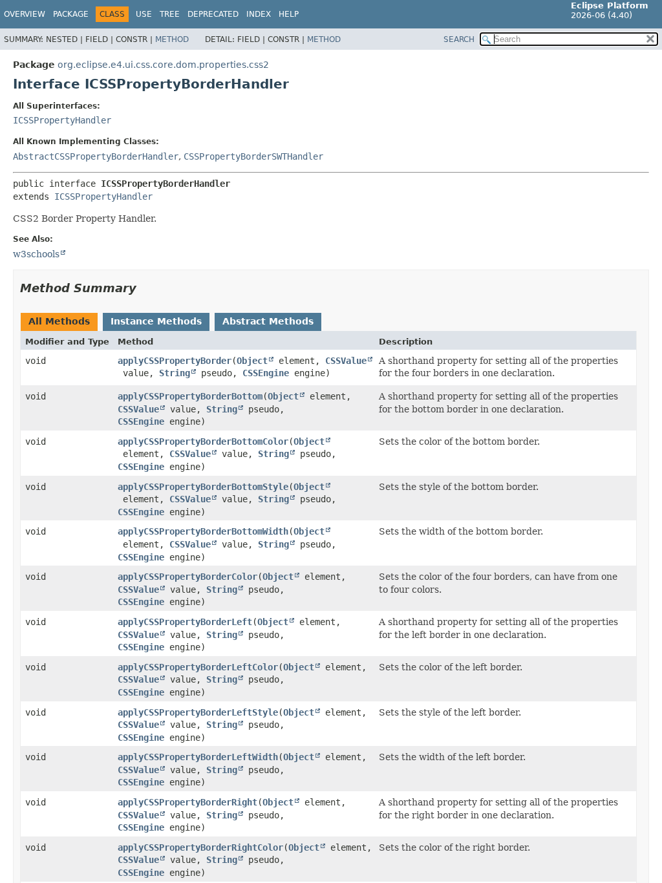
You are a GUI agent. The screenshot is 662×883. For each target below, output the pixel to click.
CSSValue (346, 361)
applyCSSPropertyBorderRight (187, 802)
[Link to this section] (145, 288)
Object (252, 361)
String (174, 373)
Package (71, 14)
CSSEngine (265, 373)
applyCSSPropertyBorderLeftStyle (198, 712)
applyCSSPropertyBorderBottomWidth (203, 531)
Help (289, 14)
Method (172, 39)
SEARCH (459, 39)
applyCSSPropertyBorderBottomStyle (203, 487)
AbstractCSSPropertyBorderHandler (95, 156)
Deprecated (213, 14)
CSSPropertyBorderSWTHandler (253, 156)
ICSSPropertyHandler (62, 120)
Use (144, 14)
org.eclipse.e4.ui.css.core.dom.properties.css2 (163, 64)
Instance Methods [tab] (156, 321)
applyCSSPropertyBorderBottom (190, 396)
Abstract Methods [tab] (268, 321)
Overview (24, 14)
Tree (170, 14)
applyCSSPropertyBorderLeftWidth (198, 757)
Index (258, 14)
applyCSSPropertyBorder (174, 361)
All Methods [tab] (59, 321)
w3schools (36, 254)
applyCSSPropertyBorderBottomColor (203, 441)
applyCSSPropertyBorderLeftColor (198, 667)
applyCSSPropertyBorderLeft (185, 622)
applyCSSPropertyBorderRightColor (200, 847)
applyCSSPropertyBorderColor (187, 576)
